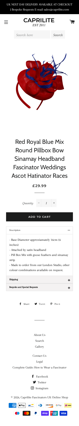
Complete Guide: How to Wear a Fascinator (39, 367)
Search (39, 341)
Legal (39, 361)
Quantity (27, 203)
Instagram (41, 388)
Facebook (41, 376)
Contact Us (39, 356)
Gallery (39, 346)
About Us (39, 335)
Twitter (41, 382)
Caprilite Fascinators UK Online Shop (44, 397)
